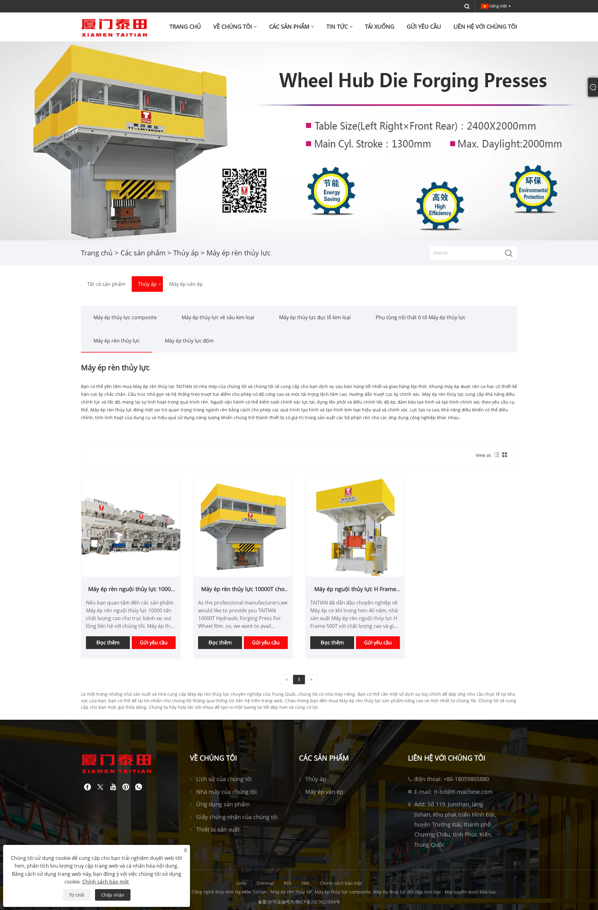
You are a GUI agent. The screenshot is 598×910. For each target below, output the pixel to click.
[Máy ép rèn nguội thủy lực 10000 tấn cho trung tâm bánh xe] (130, 527)
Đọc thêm (108, 642)
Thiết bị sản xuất (218, 829)
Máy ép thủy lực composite (125, 317)
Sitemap (265, 883)
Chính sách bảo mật (341, 883)
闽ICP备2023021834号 (318, 902)
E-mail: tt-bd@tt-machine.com (453, 791)
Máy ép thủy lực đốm (189, 340)
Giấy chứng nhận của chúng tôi (237, 817)
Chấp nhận (112, 895)
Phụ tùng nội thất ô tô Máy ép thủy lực (421, 317)
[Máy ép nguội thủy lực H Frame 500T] (355, 527)
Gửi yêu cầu (154, 642)
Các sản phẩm (143, 252)
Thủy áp (186, 252)
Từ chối (76, 895)
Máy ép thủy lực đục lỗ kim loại (315, 317)
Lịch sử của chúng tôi (224, 779)
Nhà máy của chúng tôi (226, 791)
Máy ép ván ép (324, 791)
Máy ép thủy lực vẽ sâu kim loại (218, 317)
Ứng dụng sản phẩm (223, 804)
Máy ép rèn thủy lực (116, 340)
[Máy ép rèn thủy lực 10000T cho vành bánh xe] (242, 527)
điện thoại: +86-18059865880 (451, 779)
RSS (288, 883)
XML (305, 883)
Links (241, 883)
